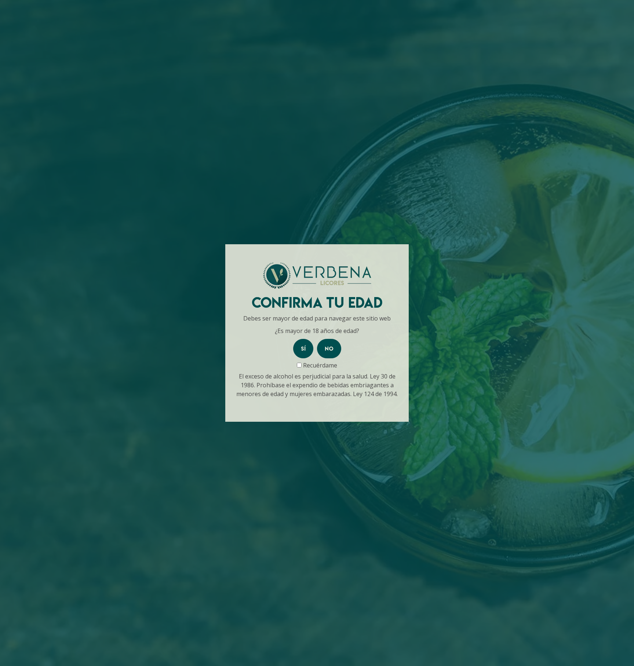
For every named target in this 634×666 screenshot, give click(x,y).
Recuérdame (319, 365)
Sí (303, 348)
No (329, 348)
